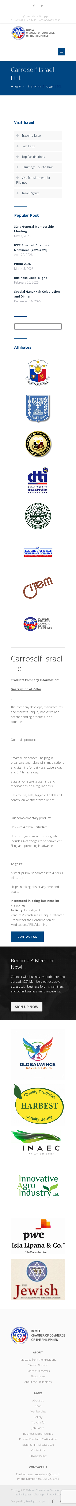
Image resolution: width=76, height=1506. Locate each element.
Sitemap (39, 1494)
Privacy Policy (38, 1456)
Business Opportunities (38, 1434)
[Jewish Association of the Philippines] (38, 1279)
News (38, 1406)
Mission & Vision (38, 1365)
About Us (38, 1400)
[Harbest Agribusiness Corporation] (38, 1104)
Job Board (38, 1428)
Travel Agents (30, 193)
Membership (38, 1411)
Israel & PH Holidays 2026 (38, 1445)
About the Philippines (38, 1382)
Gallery (38, 1417)
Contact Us (38, 1450)
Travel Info (38, 1422)
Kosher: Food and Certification (38, 1439)
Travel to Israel (31, 136)
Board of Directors (38, 1371)
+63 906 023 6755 (48, 1479)
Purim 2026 (22, 264)
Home (16, 86)
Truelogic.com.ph (35, 1501)
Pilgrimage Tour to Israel (38, 167)
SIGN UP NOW (26, 1006)
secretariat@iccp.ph (38, 16)
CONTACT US (27, 937)
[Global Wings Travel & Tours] (38, 1054)
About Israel (38, 1376)
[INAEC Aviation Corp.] (38, 1142)
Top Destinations (33, 157)
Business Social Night (30, 278)
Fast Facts (28, 146)
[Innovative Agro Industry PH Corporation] (38, 1186)
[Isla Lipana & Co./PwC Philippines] (38, 1236)
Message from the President (38, 1359)
